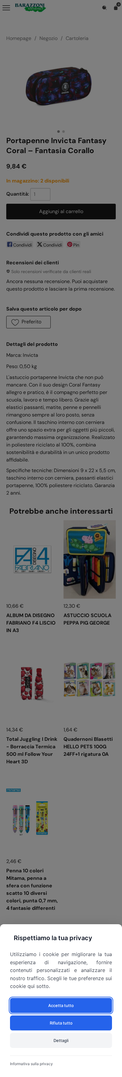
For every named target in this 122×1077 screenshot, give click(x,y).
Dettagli (61, 1040)
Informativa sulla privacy (31, 1063)
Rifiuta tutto (61, 1022)
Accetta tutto (61, 1005)
